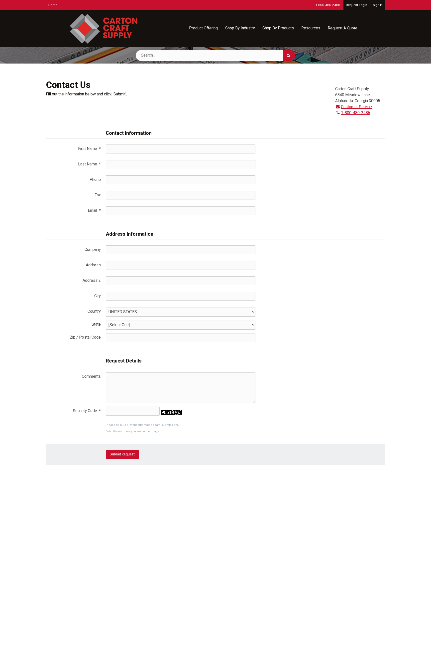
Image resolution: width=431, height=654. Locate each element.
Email (94, 211)
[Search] (289, 55)
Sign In (378, 4)
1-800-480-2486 (327, 4)
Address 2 (92, 281)
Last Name (89, 164)
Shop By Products (278, 28)
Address (93, 265)
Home (52, 4)
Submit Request (122, 454)
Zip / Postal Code (85, 337)
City (97, 296)
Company (93, 250)
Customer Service (356, 107)
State (96, 324)
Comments (91, 376)
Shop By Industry (240, 28)
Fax (98, 195)
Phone (95, 180)
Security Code (87, 411)
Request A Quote (342, 28)
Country (94, 311)
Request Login (356, 4)
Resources (310, 28)
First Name (89, 149)
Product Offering (203, 28)
